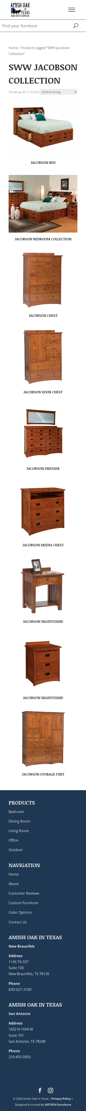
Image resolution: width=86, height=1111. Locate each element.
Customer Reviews (24, 893)
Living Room (19, 830)
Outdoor (16, 849)
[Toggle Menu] (71, 10)
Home (13, 47)
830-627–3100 (20, 989)
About (14, 883)
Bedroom (16, 811)
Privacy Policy (61, 1099)
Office (13, 840)
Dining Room (19, 821)
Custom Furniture (23, 902)
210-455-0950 (20, 1056)
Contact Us (18, 922)
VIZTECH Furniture (58, 1105)
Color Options (20, 912)
